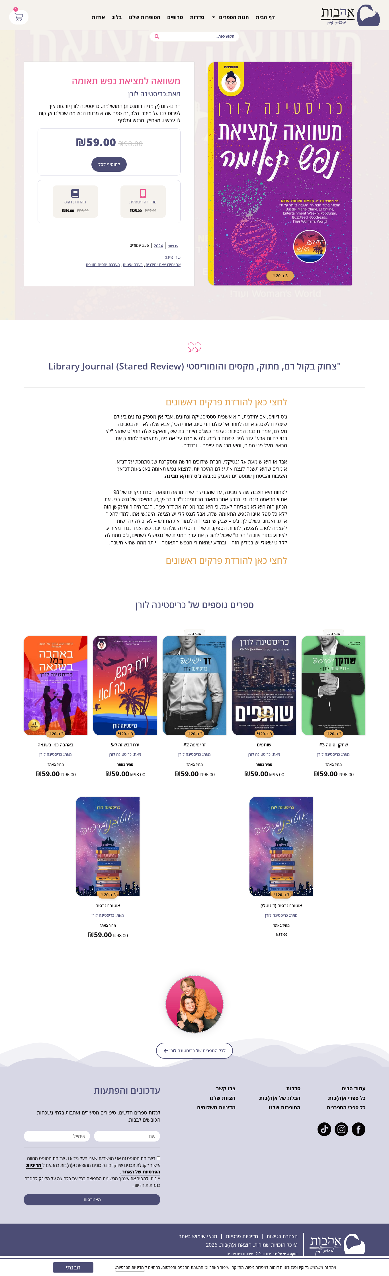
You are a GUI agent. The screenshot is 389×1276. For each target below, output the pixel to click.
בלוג (117, 17)
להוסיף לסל (109, 164)
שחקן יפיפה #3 (333, 745)
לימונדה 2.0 (264, 1253)
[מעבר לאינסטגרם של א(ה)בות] (341, 1129)
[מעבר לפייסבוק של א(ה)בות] (358, 1129)
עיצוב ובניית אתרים (240, 1253)
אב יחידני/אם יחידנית (163, 264)
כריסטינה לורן (160, 605)
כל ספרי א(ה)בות (346, 1098)
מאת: (154, 94)
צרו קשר (226, 1088)
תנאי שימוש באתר (198, 1236)
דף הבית (265, 17)
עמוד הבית (353, 1088)
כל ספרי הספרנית (346, 1107)
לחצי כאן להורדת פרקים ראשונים (226, 402)
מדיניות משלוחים (216, 1107)
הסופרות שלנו (144, 17)
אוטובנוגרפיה (107, 906)
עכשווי (173, 246)
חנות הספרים (234, 17)
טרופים (175, 17)
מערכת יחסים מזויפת (103, 264)
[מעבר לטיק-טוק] (324, 1129)
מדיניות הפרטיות (130, 1267)
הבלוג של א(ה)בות (279, 1098)
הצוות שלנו (223, 1098)
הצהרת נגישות (282, 1236)
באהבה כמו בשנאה (55, 745)
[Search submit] (157, 36)
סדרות (197, 17)
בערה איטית (133, 264)
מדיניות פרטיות (242, 1236)
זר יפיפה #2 (194, 745)
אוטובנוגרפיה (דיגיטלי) (281, 906)
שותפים (264, 745)
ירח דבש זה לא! (125, 745)
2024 (158, 246)
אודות (98, 17)
